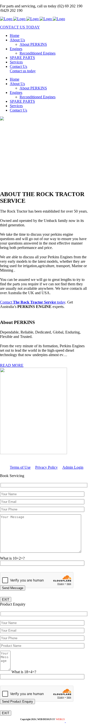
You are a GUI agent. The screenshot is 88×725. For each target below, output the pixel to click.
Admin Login (72, 467)
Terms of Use (20, 467)
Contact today (32, 302)
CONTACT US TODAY (20, 27)
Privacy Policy (46, 467)
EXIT (5, 599)
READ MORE (11, 365)
